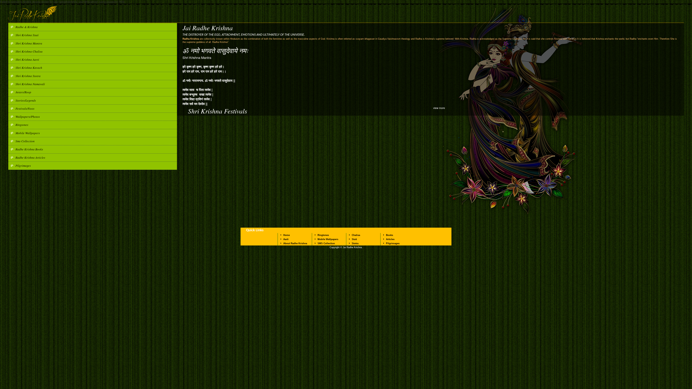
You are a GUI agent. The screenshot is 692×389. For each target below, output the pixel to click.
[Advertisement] (346, 200)
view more (439, 108)
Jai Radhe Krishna (208, 27)
